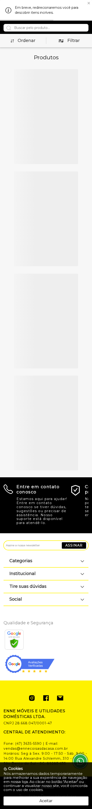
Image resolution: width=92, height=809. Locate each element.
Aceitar (46, 801)
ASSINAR (74, 545)
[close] (89, 2)
